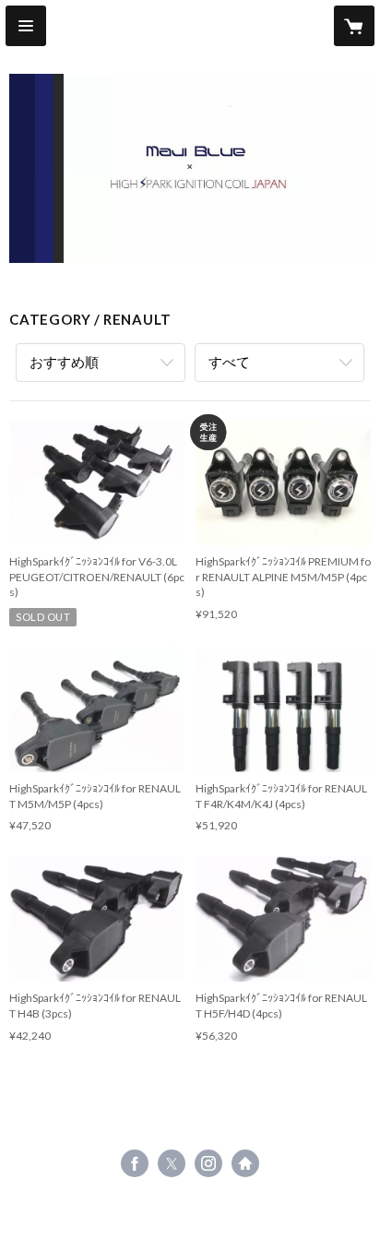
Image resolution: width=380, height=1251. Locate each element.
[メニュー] (26, 26)
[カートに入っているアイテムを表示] (354, 26)
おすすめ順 (64, 361)
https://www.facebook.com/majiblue (134, 1163)
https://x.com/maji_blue (171, 1163)
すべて (229, 361)
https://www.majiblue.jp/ (245, 1163)
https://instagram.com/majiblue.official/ (208, 1163)
